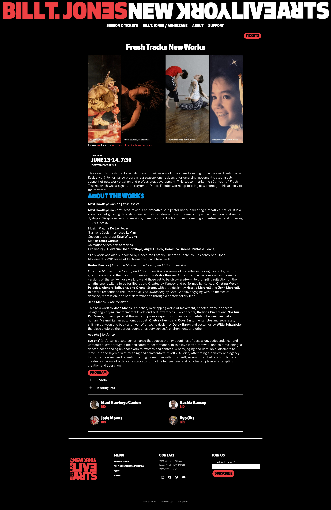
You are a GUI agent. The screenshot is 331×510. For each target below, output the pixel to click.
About (117, 471)
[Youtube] (184, 477)
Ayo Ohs (187, 418)
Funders (101, 380)
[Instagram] (162, 477)
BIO (103, 407)
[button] (165, 380)
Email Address (223, 462)
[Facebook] (169, 477)
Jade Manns (111, 418)
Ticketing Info (105, 388)
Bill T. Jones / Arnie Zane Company (129, 466)
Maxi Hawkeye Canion (121, 403)
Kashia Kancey (193, 403)
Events (106, 145)
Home (92, 145)
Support (117, 476)
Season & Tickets (121, 462)
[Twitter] (177, 477)
